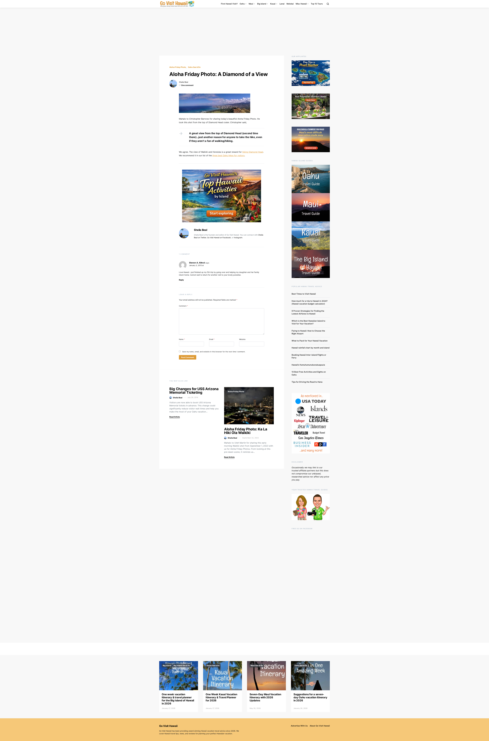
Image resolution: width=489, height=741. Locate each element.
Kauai (272, 4)
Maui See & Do (257, 665)
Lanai (282, 4)
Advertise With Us (299, 726)
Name (182, 339)
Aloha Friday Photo (177, 67)
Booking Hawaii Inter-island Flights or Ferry (309, 356)
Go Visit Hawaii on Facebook (219, 237)
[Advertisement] (244, 31)
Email (212, 339)
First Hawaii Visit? (229, 4)
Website (242, 339)
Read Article (174, 417)
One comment (187, 85)
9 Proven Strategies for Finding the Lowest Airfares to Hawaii (308, 312)
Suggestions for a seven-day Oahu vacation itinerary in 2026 (310, 697)
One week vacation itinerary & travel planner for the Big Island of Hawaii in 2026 (178, 699)
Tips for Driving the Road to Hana (307, 382)
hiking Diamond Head (252, 152)
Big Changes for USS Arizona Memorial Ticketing (194, 391)
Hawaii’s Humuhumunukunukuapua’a (308, 365)
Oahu (242, 4)
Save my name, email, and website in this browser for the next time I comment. (213, 352)
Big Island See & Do (182, 665)
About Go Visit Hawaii (320, 726)
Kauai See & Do (213, 665)
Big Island (261, 4)
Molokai (290, 4)
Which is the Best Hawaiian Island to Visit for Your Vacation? (308, 322)
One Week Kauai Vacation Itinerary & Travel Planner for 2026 (221, 697)
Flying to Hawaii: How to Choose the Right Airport (308, 332)
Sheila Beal (183, 82)
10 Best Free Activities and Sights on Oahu (309, 373)
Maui (251, 4)
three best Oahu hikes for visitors (228, 155)
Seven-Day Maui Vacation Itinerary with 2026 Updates (265, 697)
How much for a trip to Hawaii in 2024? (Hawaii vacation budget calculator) (310, 302)
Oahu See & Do (194, 67)
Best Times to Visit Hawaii (304, 294)
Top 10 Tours (317, 4)
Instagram (238, 237)
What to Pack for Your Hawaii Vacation (310, 341)
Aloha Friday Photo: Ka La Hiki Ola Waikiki (245, 431)
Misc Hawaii (301, 4)
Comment (183, 306)
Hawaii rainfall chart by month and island (310, 348)
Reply (181, 280)
